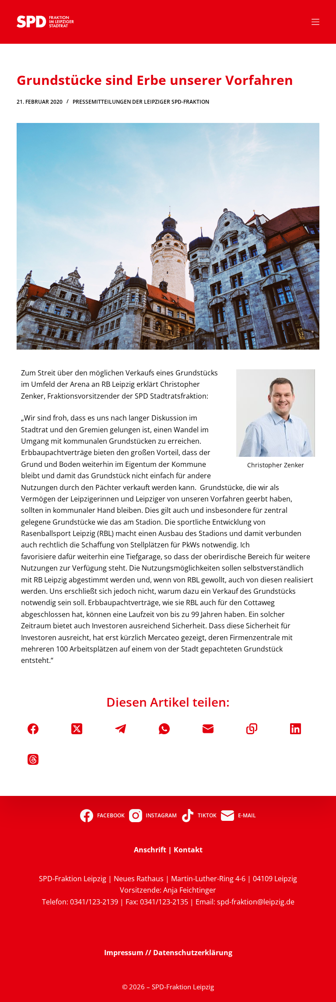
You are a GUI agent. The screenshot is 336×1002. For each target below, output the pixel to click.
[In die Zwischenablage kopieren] (251, 729)
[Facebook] (33, 729)
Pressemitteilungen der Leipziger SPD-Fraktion (141, 101)
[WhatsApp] (164, 729)
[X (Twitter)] (76, 729)
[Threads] (33, 759)
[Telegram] (120, 729)
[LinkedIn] (295, 729)
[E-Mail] (208, 729)
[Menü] (315, 22)
